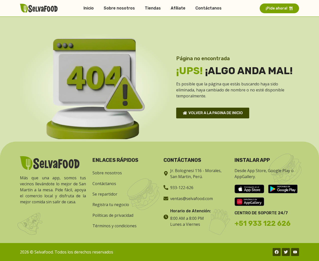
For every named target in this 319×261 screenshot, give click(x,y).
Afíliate (178, 8)
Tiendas (153, 8)
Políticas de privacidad (112, 215)
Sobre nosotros (119, 8)
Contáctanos (208, 8)
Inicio (88, 8)
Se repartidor (104, 194)
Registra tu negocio (110, 204)
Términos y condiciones (114, 226)
